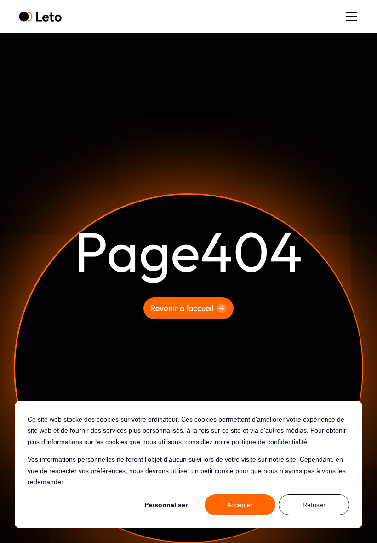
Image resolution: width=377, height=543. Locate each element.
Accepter (240, 504)
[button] (349, 17)
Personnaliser (166, 504)
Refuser (314, 504)
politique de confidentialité (269, 441)
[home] (40, 16)
